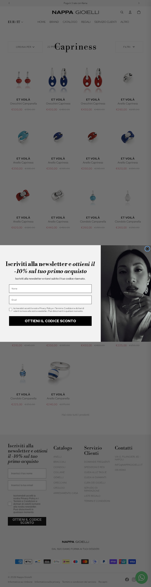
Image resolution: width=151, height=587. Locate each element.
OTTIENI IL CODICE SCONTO (50, 320)
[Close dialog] (147, 248)
